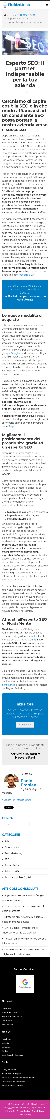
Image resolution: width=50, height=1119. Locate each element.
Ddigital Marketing (25, 639)
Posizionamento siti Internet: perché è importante (24, 941)
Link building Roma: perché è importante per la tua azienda (20, 930)
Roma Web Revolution (12, 1016)
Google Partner (9, 1069)
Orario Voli (6, 1008)
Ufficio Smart (7, 1020)
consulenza (8, 684)
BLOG (23, 15)
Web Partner (7, 1024)
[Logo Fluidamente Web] (16, 5)
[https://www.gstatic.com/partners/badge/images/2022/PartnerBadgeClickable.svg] (25, 985)
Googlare (16, 353)
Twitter (5, 1051)
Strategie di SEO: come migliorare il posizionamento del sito (23, 919)
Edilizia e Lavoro (9, 1012)
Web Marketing (13, 853)
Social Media (11, 865)
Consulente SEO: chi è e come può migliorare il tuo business (23, 952)
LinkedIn (5, 1043)
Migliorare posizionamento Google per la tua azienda (23, 897)
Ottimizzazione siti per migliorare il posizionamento (23, 908)
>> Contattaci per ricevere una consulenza (25, 297)
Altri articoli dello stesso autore (16, 800)
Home (13, 15)
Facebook (6, 1039)
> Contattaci (25, 724)
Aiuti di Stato (38, 1111)
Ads (6, 841)
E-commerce (11, 847)
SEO (32, 15)
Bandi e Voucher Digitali (17, 877)
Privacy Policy (23, 1111)
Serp (11, 426)
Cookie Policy (25, 1115)
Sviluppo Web (12, 871)
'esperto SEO (26, 274)
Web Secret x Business (12, 1055)
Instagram (6, 1047)
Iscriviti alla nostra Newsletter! (25, 755)
